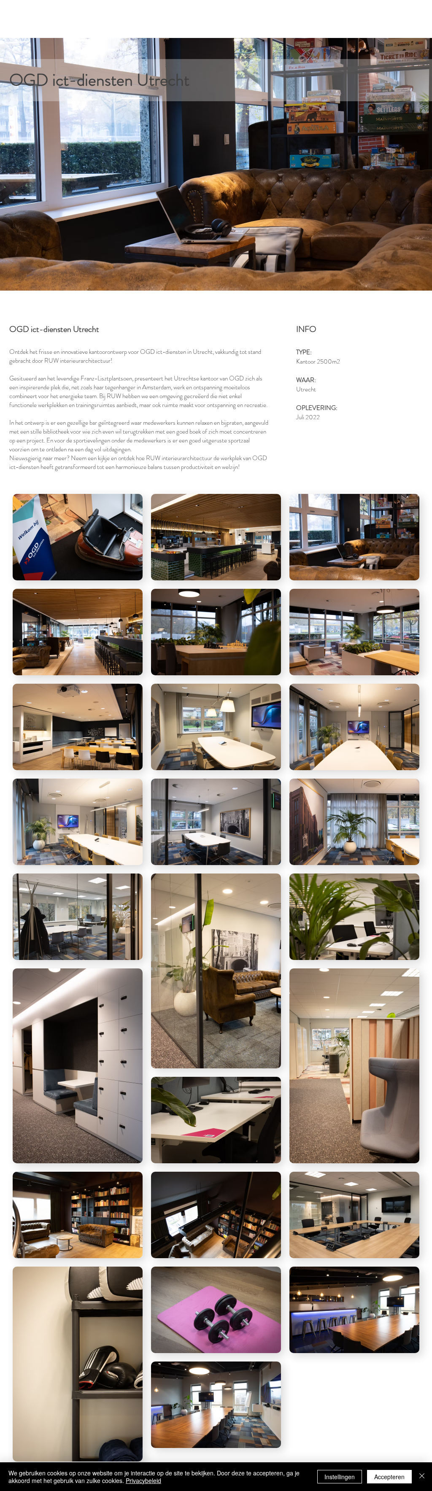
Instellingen (339, 1476)
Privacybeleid (143, 1480)
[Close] (422, 1476)
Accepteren (389, 1476)
